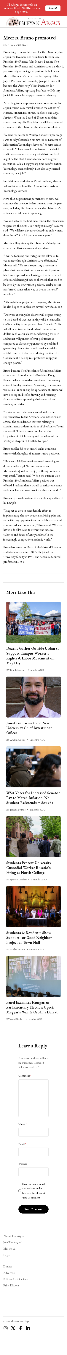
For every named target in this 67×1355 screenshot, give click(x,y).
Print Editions (11, 1285)
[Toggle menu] (55, 21)
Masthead (9, 1249)
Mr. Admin (23, 45)
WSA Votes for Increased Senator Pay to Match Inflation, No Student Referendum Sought (33, 797)
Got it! (53, 8)
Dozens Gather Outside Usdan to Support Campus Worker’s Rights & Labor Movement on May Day (33, 655)
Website (22, 1163)
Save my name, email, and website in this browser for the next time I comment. (33, 1190)
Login (6, 1255)
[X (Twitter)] (13, 1328)
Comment (24, 1075)
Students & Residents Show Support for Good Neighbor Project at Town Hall (29, 937)
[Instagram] (5, 1328)
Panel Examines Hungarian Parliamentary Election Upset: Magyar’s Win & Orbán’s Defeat (32, 1007)
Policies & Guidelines (15, 1279)
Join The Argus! (12, 1242)
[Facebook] (20, 1328)
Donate (7, 1266)
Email (22, 1144)
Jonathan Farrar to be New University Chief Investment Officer (29, 728)
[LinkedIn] (28, 1328)
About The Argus (13, 1236)
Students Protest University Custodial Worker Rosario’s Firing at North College (28, 867)
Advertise (9, 1273)
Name (22, 1124)
